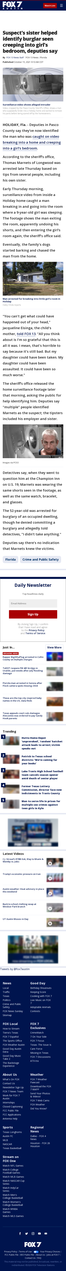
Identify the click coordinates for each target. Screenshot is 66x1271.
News (7, 983)
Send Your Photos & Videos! (40, 1095)
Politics (6, 1000)
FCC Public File (11, 1110)
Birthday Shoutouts (40, 988)
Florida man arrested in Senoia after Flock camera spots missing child (22, 684)
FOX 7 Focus (37, 1040)
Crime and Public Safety (41, 559)
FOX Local (10, 1024)
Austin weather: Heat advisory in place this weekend (23, 890)
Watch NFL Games (13, 1165)
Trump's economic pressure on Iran (22, 873)
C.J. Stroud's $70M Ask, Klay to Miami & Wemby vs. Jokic (23, 860)
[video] (54, 862)
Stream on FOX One (11, 1159)
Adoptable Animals (40, 1007)
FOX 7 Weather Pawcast (38, 1081)
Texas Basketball (12, 1148)
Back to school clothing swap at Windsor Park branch (19, 905)
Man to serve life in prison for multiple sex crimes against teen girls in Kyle (41, 805)
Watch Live (50, 6)
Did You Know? (38, 1108)
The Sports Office (12, 1040)
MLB (5, 1140)
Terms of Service (35, 633)
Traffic (6, 992)
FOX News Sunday (13, 1011)
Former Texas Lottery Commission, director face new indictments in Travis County (42, 790)
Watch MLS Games (13, 1216)
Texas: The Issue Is (40, 1044)
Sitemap (7, 1015)
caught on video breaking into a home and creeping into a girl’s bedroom (32, 142)
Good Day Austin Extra (12, 1050)
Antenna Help (10, 1118)
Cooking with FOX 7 (41, 996)
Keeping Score (38, 992)
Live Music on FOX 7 (40, 1001)
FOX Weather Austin (14, 1044)
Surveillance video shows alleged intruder (26, 104)
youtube (39, 1233)
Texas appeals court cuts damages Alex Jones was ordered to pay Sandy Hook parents (22, 716)
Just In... (9, 647)
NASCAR (7, 1144)
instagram (33, 1233)
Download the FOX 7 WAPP (40, 1088)
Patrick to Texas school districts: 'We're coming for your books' (39, 760)
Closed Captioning (13, 1106)
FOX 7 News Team (13, 1091)
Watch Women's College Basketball (13, 1203)
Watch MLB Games (13, 1176)
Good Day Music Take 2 (12, 1057)
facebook (20, 1233)
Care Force (36, 1048)
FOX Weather (37, 1104)
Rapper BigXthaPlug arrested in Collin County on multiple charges (23, 658)
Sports (8, 1127)
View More (54, 647)
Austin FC (8, 1136)
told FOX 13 (26, 334)
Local (6, 988)
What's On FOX (11, 1079)
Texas (6, 996)
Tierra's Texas (10, 1032)
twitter (26, 1233)
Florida (43, 57)
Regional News (37, 1129)
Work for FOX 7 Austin (11, 1097)
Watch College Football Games (11, 1171)
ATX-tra (34, 1060)
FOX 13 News (32, 57)
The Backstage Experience (11, 1064)
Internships (9, 1102)
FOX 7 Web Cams (39, 1100)
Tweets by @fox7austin (15, 969)
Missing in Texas (39, 1052)
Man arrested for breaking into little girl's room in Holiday (31, 300)
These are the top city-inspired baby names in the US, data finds (22, 699)
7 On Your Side (38, 1036)
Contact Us (9, 1083)
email (46, 1233)
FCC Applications (12, 1114)
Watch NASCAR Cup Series (14, 1182)
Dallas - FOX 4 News (38, 1137)
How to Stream (11, 1028)
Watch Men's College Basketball (13, 1196)
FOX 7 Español (11, 1036)
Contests (35, 1011)
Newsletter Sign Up (13, 1087)
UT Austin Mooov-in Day (15, 919)
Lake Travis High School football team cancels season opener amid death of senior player (42, 775)
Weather (36, 1074)
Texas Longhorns (12, 1132)
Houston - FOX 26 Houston (40, 1145)
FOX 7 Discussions (40, 1056)
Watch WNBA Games (10, 1210)
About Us (10, 1074)
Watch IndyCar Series (11, 1189)
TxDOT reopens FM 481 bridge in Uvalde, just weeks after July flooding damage (23, 671)
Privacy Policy (37, 630)
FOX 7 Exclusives (38, 1026)
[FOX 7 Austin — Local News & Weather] (12, 5)
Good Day (37, 983)
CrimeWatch (37, 1032)
